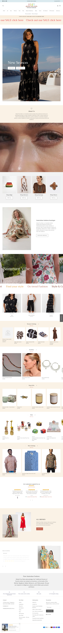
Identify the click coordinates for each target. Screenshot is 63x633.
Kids (23, 10)
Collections (21, 604)
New (11, 10)
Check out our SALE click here (29, 20)
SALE (4, 10)
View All (9, 197)
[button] (30, 500)
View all (31, 325)
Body (36, 10)
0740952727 (5, 606)
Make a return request (36, 609)
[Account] (57, 5)
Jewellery (31, 349)
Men (19, 10)
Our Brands (45, 10)
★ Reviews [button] (61, 318)
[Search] (3, 5)
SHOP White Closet (21, 96)
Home (40, 10)
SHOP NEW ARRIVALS (42, 235)
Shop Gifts (31, 385)
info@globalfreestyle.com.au (8, 608)
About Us (34, 602)
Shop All (20, 606)
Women (15, 10)
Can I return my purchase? (37, 611)
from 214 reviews (31, 487)
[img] (31, 485)
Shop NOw (11, 96)
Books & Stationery (29, 10)
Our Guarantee (35, 613)
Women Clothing (31, 324)
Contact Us (34, 604)
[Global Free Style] (31, 5)
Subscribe (49, 611)
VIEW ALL (54, 197)
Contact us (58, 10)
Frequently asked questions (38, 618)
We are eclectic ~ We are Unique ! (31, 13)
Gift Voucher (51, 10)
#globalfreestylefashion (37, 620)
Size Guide (21, 615)
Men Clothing (31, 446)
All (7, 10)
